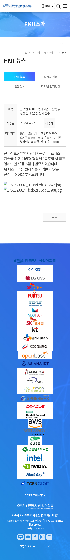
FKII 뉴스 (19, 76)
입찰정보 (19, 86)
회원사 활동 (51, 77)
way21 (40, 528)
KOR (48, 6)
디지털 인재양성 (50, 86)
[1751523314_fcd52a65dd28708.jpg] (33, 189)
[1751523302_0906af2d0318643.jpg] (32, 184)
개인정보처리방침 (35, 495)
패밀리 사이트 (27, 546)
